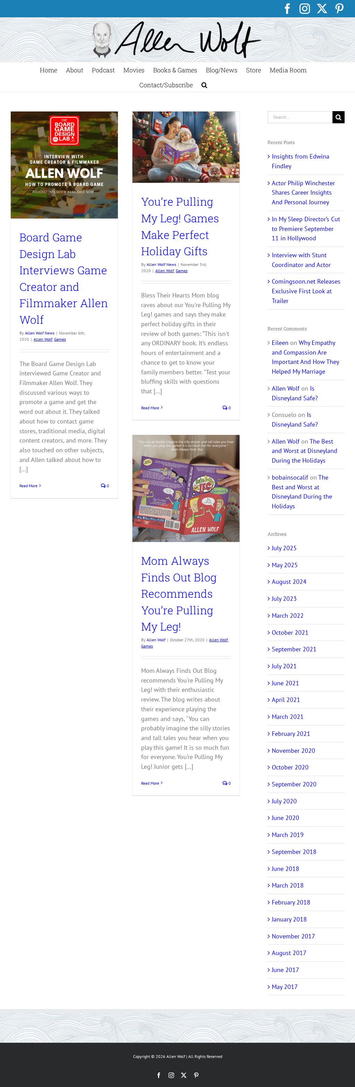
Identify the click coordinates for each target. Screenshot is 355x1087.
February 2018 (291, 902)
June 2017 (285, 970)
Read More (28, 485)
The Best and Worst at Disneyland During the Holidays (304, 450)
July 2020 (284, 801)
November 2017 (293, 936)
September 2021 (294, 649)
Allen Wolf (43, 339)
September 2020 (294, 784)
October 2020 (290, 767)
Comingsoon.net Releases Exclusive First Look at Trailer (306, 290)
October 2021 (290, 632)
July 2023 (284, 599)
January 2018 (289, 919)
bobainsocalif (290, 477)
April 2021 (286, 700)
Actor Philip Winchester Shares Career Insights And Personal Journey (303, 192)
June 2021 (285, 683)
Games (60, 339)
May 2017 (285, 987)
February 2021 (291, 734)
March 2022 (288, 616)
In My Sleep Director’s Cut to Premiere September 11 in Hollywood (306, 228)
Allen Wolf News (39, 333)
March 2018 (288, 885)
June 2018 (285, 869)
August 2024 (289, 582)
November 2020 (293, 751)
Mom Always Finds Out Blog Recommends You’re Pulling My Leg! (179, 593)
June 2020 (285, 818)
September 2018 (294, 852)
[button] (204, 84)
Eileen (280, 343)
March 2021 (288, 717)
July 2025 (284, 548)
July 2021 (284, 666)
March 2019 (288, 835)
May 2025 (285, 565)
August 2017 (289, 953)
